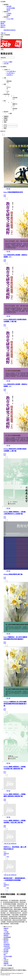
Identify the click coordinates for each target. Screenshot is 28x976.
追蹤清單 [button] (6, 30)
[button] (14, 10)
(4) (10, 73)
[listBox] (14, 131)
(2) (10, 75)
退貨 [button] (9, 30)
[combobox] (14, 54)
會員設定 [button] (13, 30)
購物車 (2, 23)
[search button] (1, 59)
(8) (11, 71)
